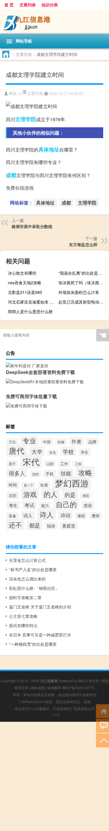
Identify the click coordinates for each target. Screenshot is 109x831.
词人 (28, 515)
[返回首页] (102, 710)
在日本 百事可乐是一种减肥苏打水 (40, 635)
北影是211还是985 (25, 292)
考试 (29, 505)
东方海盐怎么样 (83, 244)
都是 (34, 525)
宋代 (31, 461)
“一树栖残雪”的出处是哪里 (33, 644)
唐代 (16, 450)
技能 (66, 473)
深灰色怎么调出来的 (27, 579)
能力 (45, 505)
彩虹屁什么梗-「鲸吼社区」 (34, 588)
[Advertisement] (54, 776)
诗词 (65, 515)
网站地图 (38, 687)
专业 (29, 440)
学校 (68, 451)
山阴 (50, 463)
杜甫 (44, 485)
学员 (52, 452)
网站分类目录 (88, 680)
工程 (78, 463)
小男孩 (54, 714)
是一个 (28, 485)
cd (20, 93)
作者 (76, 441)
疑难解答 (54, 687)
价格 (61, 441)
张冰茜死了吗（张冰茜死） (82, 282)
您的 (35, 474)
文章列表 (27, 5)
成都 (11, 175)
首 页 (9, 5)
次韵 (12, 495)
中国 (47, 441)
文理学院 (25, 119)
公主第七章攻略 (23, 616)
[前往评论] (102, 725)
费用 (95, 515)
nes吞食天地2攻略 (24, 282)
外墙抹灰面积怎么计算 (78, 292)
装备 (12, 515)
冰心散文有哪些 (22, 273)
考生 (13, 505)
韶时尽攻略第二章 (25, 597)
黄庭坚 (68, 526)
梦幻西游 (72, 483)
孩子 (12, 463)
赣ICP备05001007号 (78, 687)
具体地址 (48, 149)
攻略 (85, 472)
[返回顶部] (102, 740)
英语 (88, 505)
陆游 (51, 526)
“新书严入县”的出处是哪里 (33, 569)
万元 (12, 441)
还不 (15, 524)
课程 (81, 515)
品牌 (92, 441)
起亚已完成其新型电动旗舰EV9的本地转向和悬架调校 (83, 302)
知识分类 (50, 5)
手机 (50, 474)
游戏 (30, 494)
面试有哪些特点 (23, 625)
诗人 (46, 514)
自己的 (66, 504)
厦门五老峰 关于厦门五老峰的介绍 (40, 607)
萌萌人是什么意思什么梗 (30, 311)
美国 (86, 495)
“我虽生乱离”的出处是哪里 (82, 273)
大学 (36, 451)
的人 (51, 494)
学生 (84, 452)
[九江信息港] (54, 21)
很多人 (17, 473)
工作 (64, 463)
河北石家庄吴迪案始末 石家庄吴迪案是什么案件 (32, 302)
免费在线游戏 (20, 187)
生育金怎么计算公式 (27, 560)
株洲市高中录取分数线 (32, 226)
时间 (13, 485)
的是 (70, 494)
